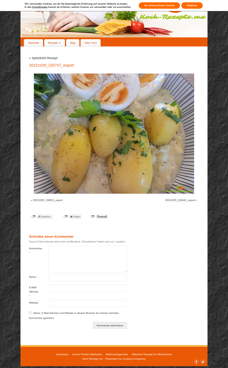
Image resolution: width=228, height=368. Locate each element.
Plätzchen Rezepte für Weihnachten (152, 354)
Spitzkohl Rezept (43, 58)
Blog (72, 42)
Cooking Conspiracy (134, 358)
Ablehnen (192, 5)
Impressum (62, 354)
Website (33, 302)
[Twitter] (202, 361)
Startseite (33, 42)
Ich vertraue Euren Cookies (159, 5)
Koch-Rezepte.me (92, 358)
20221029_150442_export (180, 200)
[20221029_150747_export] (114, 134)
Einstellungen (40, 7)
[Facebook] (196, 361)
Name (33, 276)
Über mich (91, 42)
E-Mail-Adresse (33, 291)
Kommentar (34, 250)
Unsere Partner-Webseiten (87, 354)
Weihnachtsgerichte (117, 354)
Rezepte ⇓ (54, 42)
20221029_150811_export (48, 200)
